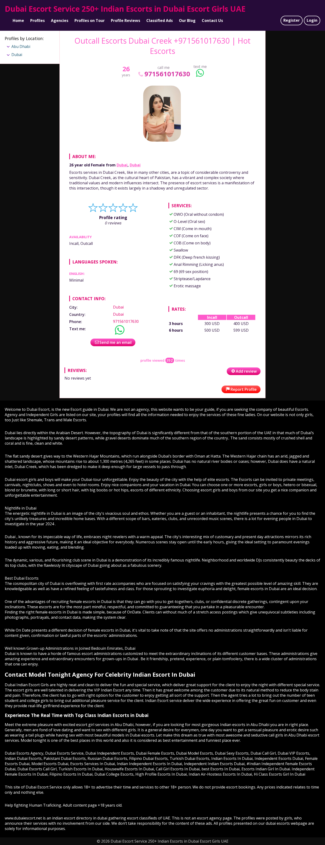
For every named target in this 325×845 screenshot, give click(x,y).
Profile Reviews (125, 20)
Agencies (59, 20)
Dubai (122, 165)
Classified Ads (159, 20)
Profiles (37, 20)
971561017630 (167, 73)
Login (312, 20)
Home (18, 20)
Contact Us (212, 20)
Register (291, 20)
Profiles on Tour (89, 20)
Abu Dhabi (20, 46)
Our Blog (187, 20)
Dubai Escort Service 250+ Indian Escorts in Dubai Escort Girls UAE (125, 9)
